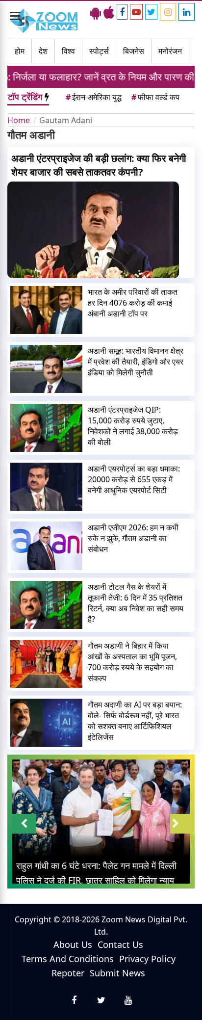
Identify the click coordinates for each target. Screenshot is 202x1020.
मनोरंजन (170, 51)
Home (18, 120)
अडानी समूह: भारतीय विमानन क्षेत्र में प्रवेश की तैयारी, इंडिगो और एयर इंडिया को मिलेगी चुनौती (135, 361)
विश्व (68, 51)
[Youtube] (136, 12)
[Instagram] (168, 12)
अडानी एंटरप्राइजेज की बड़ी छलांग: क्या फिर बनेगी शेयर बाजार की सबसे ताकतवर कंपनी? (98, 165)
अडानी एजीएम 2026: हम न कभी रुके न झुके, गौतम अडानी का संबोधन (133, 538)
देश (43, 51)
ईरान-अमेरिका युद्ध (94, 97)
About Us (72, 944)
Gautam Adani (65, 120)
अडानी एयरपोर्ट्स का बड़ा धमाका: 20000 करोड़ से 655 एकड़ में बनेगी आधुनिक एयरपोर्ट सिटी (134, 479)
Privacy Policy (147, 959)
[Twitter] (151, 12)
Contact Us (120, 944)
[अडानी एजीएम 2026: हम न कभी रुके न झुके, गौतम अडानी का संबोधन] (46, 546)
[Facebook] (122, 12)
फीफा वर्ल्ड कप (155, 97)
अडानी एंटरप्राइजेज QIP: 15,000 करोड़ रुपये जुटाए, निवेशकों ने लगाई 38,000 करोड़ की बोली (133, 425)
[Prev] (24, 824)
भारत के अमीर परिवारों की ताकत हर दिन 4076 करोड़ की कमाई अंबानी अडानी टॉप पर (132, 303)
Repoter (67, 973)
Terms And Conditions (68, 959)
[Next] (182, 824)
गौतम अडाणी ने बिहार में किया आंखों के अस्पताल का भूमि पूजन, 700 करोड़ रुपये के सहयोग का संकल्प (132, 661)
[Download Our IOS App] (108, 12)
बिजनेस (133, 51)
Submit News (117, 973)
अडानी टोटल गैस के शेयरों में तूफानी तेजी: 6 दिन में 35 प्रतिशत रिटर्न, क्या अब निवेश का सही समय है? (135, 603)
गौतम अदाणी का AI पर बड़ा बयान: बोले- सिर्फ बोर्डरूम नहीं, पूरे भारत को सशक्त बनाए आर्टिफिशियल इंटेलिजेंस (135, 720)
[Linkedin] (186, 12)
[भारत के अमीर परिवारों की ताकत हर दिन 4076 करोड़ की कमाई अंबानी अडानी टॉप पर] (46, 310)
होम (20, 51)
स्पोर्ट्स (99, 51)
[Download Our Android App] (95, 12)
